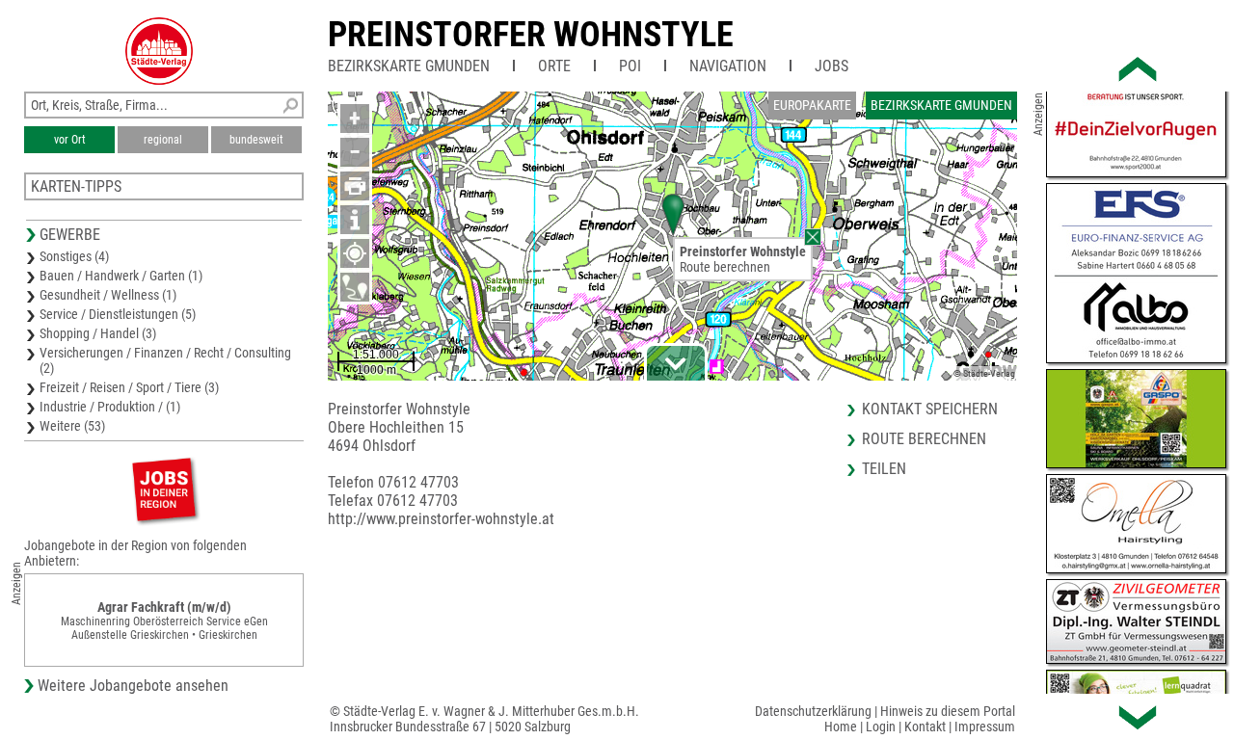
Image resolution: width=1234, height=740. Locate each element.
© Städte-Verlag (984, 373)
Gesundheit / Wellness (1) (108, 295)
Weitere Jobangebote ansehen (133, 685)
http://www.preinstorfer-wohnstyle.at (441, 519)
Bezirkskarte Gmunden (409, 66)
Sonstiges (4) (74, 256)
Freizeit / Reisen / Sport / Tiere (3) (129, 387)
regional (163, 139)
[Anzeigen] (164, 489)
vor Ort (70, 139)
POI (630, 66)
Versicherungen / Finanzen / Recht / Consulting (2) (165, 360)
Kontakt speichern (930, 409)
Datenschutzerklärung (813, 711)
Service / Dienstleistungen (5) (118, 314)
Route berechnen (725, 267)
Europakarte (812, 105)
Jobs (831, 66)
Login (881, 726)
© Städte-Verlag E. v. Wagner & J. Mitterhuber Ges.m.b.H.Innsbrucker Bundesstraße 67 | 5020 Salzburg (484, 718)
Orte (554, 66)
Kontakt (925, 726)
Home (840, 726)
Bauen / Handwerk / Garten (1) (121, 275)
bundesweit (256, 139)
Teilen (884, 469)
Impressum (984, 726)
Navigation (727, 66)
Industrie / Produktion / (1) (110, 406)
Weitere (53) (72, 426)
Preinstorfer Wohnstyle (531, 34)
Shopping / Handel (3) (98, 333)
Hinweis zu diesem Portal (947, 711)
